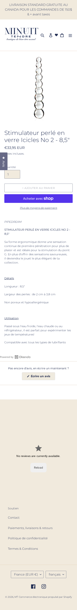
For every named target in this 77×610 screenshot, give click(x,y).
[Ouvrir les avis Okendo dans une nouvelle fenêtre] (15, 357)
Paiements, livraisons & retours (30, 528)
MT (16, 596)
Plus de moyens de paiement (38, 207)
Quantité (10, 167)
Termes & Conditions (23, 549)
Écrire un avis (42, 377)
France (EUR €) (26, 574)
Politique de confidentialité (28, 538)
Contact (14, 517)
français (55, 574)
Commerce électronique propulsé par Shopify (45, 596)
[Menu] (70, 35)
